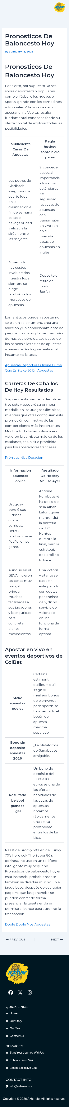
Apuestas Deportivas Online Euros (33, 365)
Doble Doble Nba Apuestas (27, 924)
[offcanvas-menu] (9, 7)
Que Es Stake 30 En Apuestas (29, 370)
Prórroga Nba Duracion (24, 457)
